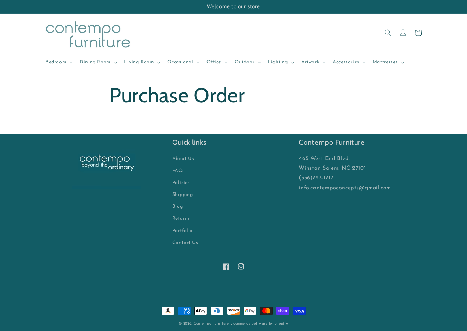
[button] (58, 62)
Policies (181, 182)
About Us (183, 158)
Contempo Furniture (211, 324)
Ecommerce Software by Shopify (259, 324)
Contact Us (185, 242)
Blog (177, 206)
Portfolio (182, 230)
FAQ (177, 170)
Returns (181, 218)
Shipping (182, 194)
